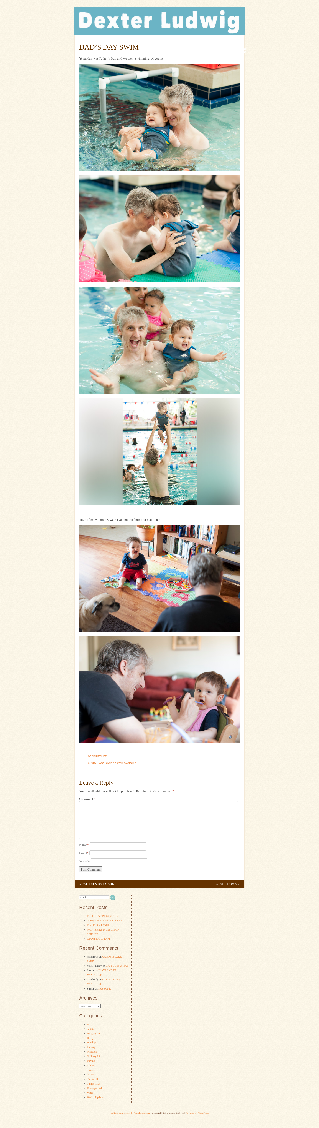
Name (84, 845)
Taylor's (91, 1074)
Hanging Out (93, 1033)
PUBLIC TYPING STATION (102, 916)
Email (84, 853)
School (90, 1065)
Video (90, 1092)
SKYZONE (104, 988)
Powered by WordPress (197, 1112)
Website (84, 861)
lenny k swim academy (121, 762)
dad (101, 762)
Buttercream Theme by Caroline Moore (130, 1112)
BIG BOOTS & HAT (117, 965)
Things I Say (93, 1083)
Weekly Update (95, 1097)
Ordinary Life (97, 756)
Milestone (92, 1051)
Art (88, 1024)
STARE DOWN (228, 883)
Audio (90, 1028)
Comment (87, 799)
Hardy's (91, 1038)
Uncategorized (94, 1088)
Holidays (91, 1042)
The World (92, 1079)
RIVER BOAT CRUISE (99, 925)
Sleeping (91, 1069)
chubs (92, 762)
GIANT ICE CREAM (98, 938)
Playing (91, 1060)
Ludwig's (92, 1047)
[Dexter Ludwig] (159, 34)
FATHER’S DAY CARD (96, 883)
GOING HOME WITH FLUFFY (104, 920)
